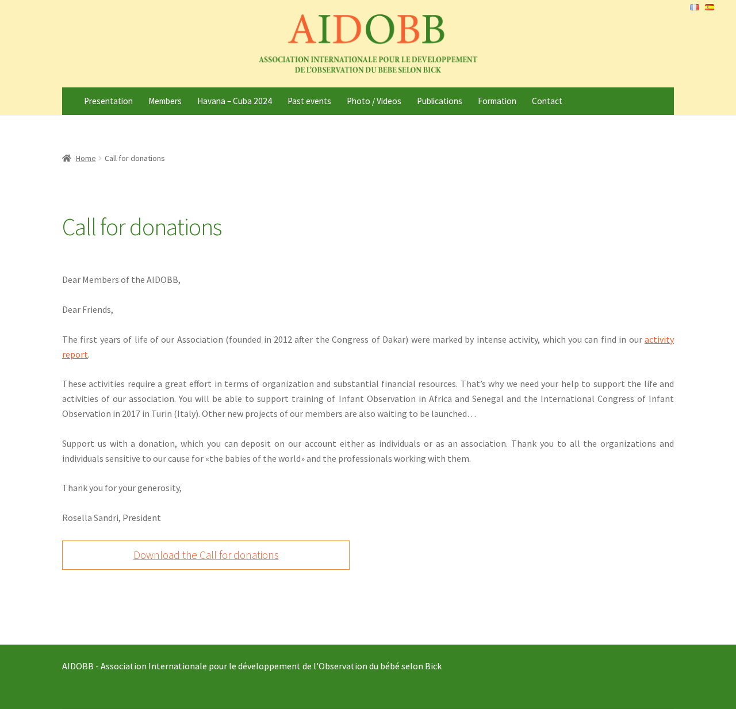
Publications (439, 100)
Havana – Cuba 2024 (234, 100)
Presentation (108, 100)
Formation (497, 100)
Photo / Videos (374, 100)
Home (86, 158)
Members (165, 100)
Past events (309, 100)
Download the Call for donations (206, 555)
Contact (547, 100)
